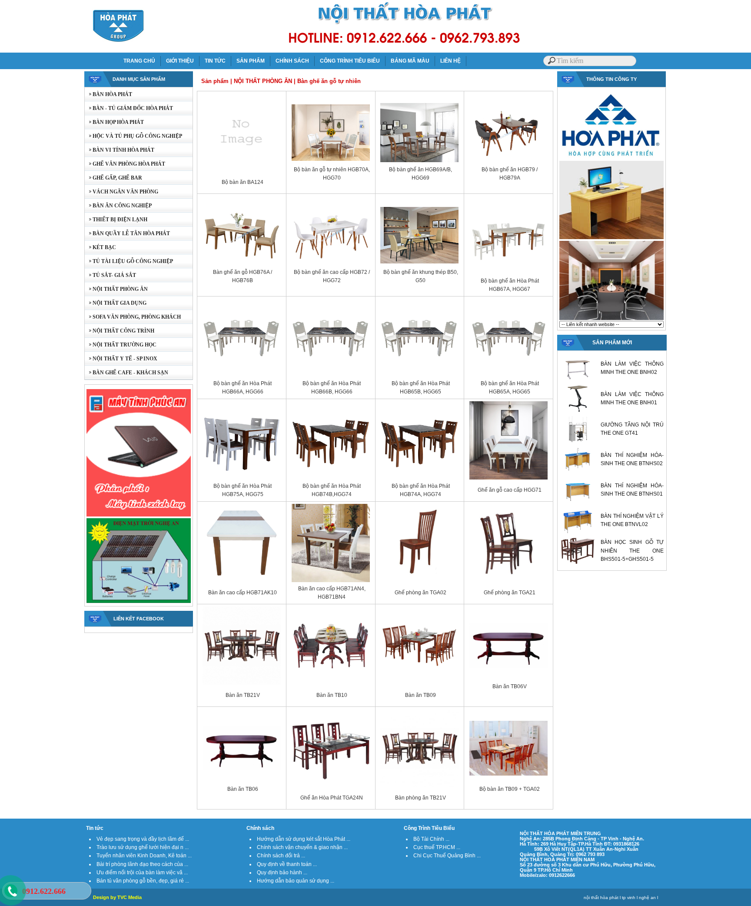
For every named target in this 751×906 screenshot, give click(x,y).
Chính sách (260, 828)
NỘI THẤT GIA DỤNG (115, 303)
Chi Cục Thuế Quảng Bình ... (447, 856)
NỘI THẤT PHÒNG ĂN (116, 289)
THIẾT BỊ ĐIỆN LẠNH (116, 220)
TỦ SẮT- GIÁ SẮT (110, 275)
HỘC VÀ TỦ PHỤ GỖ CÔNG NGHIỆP (133, 136)
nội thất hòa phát (601, 897)
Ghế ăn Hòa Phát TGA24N (331, 798)
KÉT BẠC (100, 247)
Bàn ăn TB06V (509, 686)
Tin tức (94, 828)
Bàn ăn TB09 (420, 695)
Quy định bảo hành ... (282, 872)
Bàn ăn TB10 (331, 695)
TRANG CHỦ (139, 61)
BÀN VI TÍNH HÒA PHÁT (119, 150)
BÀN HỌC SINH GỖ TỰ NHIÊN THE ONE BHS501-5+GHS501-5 (632, 550)
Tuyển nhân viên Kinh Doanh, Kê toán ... (144, 856)
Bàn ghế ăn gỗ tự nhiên (329, 81)
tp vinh (628, 897)
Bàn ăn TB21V (243, 695)
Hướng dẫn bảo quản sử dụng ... (295, 881)
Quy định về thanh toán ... (287, 864)
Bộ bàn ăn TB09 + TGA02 (509, 789)
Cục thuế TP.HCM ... (436, 847)
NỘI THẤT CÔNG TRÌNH (119, 331)
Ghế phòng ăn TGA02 (420, 593)
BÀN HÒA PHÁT (108, 94)
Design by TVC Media (117, 897)
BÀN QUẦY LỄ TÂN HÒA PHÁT (127, 233)
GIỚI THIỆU (180, 61)
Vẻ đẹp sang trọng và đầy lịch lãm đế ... (142, 839)
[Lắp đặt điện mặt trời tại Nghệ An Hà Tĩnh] (138, 602)
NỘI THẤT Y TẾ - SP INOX (121, 359)
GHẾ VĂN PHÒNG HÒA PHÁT (125, 164)
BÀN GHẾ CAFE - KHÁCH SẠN (126, 373)
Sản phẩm (215, 81)
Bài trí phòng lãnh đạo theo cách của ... (142, 864)
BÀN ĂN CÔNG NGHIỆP (118, 206)
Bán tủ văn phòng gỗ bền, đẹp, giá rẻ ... (142, 881)
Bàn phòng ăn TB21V (420, 798)
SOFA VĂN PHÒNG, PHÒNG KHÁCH (133, 317)
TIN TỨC (215, 61)
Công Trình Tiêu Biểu (429, 828)
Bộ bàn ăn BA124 (242, 182)
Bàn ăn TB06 (242, 789)
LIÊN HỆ (450, 61)
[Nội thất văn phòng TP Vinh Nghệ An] (611, 238)
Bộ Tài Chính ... (431, 839)
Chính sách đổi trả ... (281, 856)
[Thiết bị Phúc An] (138, 516)
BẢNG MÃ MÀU (410, 61)
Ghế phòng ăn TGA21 (509, 593)
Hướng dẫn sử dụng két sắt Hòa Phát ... (303, 839)
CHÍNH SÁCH (292, 61)
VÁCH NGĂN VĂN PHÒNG (121, 192)
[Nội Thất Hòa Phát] (611, 158)
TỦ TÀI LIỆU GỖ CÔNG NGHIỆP (129, 261)
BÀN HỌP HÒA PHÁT (114, 122)
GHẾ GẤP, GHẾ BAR (113, 178)
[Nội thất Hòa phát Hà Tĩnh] (611, 319)
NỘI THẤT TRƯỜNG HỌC (120, 345)
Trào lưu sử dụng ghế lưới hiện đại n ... (142, 847)
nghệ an (647, 897)
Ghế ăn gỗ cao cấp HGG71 (510, 490)
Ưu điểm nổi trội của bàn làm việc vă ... (142, 872)
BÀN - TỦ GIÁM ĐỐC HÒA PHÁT (129, 108)
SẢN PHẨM (250, 61)
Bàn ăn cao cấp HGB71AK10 (242, 593)
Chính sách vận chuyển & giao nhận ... (302, 847)
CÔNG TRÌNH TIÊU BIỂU (350, 61)
